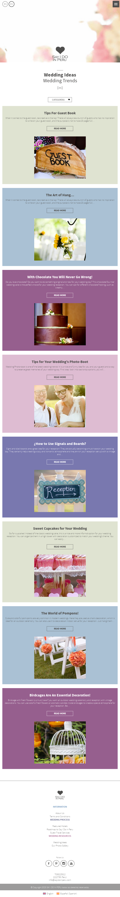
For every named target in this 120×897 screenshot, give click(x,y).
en (5, 4)
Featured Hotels (60, 826)
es (11, 4)
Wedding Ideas (60, 842)
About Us (60, 813)
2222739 (57, 877)
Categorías (58, 99)
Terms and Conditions (60, 816)
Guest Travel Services (60, 832)
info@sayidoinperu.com (60, 880)
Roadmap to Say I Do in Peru (60, 829)
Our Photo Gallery (60, 845)
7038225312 (60, 874)
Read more (60, 128)
